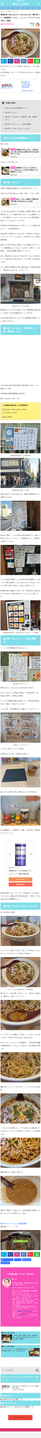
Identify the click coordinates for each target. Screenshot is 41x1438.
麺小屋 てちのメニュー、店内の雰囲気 (17, 124)
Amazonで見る (20, 879)
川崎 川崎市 (5, 1263)
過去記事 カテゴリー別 (8, 1407)
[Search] (37, 1370)
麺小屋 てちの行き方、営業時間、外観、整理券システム (20, 118)
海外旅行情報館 (22, 1314)
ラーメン (15, 7)
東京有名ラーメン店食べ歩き (25, 1311)
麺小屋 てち (4, 1223)
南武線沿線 (27, 1260)
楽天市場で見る (20, 884)
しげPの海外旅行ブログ (20, 1417)
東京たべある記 (20, 4)
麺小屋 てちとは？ (10, 112)
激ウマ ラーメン (7, 1260)
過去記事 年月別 (6, 1399)
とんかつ (36, 7)
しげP (33, 25)
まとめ (5, 7)
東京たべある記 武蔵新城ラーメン (15, 108)
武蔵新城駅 (22, 1223)
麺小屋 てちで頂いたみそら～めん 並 (16, 128)
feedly (21, 1241)
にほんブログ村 (27, 90)
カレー (25, 7)
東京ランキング (7, 87)
